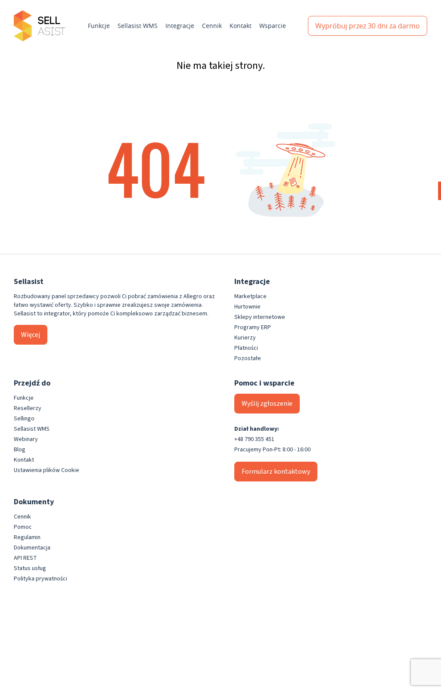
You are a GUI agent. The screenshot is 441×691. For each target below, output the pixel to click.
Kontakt (241, 26)
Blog (19, 449)
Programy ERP (252, 327)
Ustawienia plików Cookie (46, 470)
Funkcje (99, 26)
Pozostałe (247, 358)
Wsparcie (272, 26)
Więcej (30, 334)
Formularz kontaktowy (276, 471)
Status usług (30, 568)
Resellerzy (27, 408)
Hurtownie (247, 306)
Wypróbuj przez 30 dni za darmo (367, 26)
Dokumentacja (32, 547)
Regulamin (27, 537)
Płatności (246, 348)
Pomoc (23, 527)
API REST (25, 558)
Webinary (26, 439)
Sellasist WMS (138, 26)
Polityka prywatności (40, 578)
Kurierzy (245, 337)
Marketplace (250, 296)
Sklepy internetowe (259, 317)
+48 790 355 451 (254, 439)
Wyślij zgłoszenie (267, 403)
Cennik (212, 26)
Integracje (179, 26)
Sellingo (24, 418)
